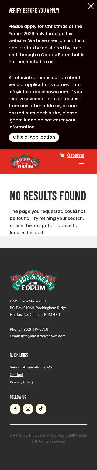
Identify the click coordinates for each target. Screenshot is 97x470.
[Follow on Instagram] (28, 409)
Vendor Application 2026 (31, 367)
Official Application (34, 137)
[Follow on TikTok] (41, 409)
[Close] (91, 6)
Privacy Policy (22, 382)
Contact (16, 374)
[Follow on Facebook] (15, 409)
